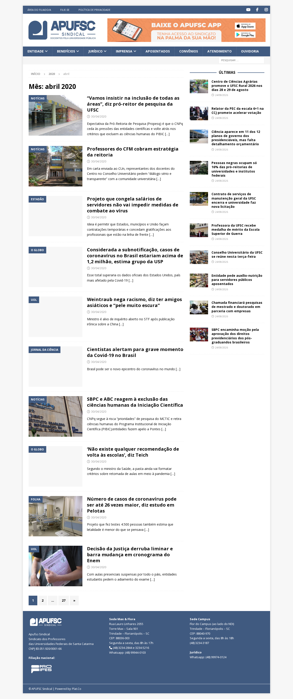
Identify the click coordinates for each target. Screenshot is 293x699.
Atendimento (219, 51)
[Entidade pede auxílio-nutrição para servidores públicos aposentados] (199, 280)
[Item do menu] (248, 10)
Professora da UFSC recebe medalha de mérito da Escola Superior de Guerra (236, 229)
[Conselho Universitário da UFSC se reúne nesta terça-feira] (199, 257)
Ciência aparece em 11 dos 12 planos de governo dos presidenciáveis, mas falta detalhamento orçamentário (236, 137)
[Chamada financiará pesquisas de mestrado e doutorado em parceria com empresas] (199, 307)
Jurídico (95, 51)
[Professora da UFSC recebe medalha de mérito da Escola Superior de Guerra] (199, 230)
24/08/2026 (221, 95)
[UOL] (55, 316)
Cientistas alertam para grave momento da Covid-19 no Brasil (135, 352)
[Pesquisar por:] (241, 60)
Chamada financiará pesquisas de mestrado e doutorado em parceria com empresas (237, 306)
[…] (167, 134)
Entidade (35, 51)
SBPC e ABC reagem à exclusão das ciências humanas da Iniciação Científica (135, 402)
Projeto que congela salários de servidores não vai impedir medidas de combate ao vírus (132, 205)
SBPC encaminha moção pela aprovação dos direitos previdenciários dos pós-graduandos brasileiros (235, 335)
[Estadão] (55, 216)
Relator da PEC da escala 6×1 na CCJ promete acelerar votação (238, 110)
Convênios (188, 51)
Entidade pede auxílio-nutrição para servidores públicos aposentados (237, 279)
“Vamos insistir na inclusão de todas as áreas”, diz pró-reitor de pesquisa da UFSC (133, 104)
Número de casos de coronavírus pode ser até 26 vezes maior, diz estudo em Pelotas (131, 505)
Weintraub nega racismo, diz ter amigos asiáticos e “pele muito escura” (134, 302)
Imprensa (124, 51)
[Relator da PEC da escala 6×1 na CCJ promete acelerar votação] (199, 113)
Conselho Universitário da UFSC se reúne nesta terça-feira (237, 254)
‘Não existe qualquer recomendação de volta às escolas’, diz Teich (133, 452)
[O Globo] (55, 267)
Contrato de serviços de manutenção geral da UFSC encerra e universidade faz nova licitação (234, 200)
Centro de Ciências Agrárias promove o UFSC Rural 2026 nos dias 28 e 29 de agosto (237, 85)
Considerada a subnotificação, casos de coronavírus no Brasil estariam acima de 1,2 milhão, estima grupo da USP (135, 256)
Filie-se (64, 9)
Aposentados (158, 51)
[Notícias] (55, 115)
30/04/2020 (98, 116)
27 (63, 600)
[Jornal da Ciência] (55, 366)
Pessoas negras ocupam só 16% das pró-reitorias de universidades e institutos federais (234, 169)
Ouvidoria (250, 51)
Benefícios (66, 51)
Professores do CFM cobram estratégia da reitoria (133, 152)
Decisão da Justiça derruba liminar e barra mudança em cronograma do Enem (130, 554)
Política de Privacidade (94, 9)
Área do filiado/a (39, 9)
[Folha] (55, 516)
